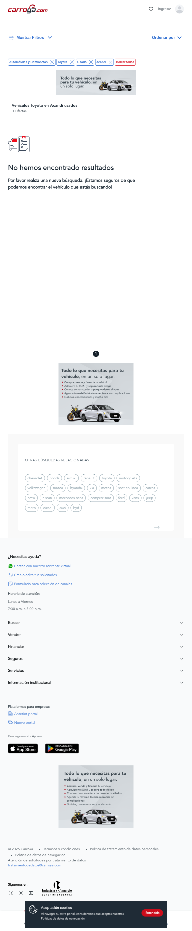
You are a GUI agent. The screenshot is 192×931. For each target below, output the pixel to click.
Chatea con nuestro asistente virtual (42, 566)
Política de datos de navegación (40, 855)
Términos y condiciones (61, 849)
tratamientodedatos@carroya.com (34, 865)
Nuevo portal (24, 722)
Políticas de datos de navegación (63, 918)
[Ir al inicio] (28, 8)
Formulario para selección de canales (43, 584)
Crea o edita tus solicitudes (35, 575)
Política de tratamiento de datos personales (124, 849)
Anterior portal (26, 714)
